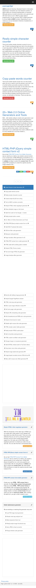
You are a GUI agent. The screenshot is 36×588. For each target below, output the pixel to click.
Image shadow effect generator (13, 255)
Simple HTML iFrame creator (13, 248)
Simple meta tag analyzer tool (14, 516)
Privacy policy (4, 581)
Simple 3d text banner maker (13, 320)
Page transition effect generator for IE (15, 237)
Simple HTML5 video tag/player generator (16, 205)
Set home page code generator (13, 309)
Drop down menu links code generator (15, 348)
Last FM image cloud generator (14, 513)
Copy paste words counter (17, 78)
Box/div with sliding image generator (15, 295)
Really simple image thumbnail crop (16, 523)
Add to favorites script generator (13, 334)
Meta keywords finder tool (13, 520)
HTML (21, 171)
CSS (25, 171)
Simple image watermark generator (14, 352)
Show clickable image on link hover (14, 209)
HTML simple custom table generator (15, 327)
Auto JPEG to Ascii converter (14, 527)
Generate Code (8, 25)
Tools (32, 28)
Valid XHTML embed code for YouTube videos (17, 344)
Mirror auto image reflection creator (14, 305)
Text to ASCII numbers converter (15, 4)
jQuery (31, 171)
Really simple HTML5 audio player (14, 330)
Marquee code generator (12, 234)
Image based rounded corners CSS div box (17, 355)
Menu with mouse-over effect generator (16, 359)
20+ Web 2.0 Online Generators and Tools (15, 113)
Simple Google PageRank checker (14, 298)
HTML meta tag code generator (13, 302)
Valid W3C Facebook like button (13, 227)
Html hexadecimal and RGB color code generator (18, 316)
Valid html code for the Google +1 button (16, 213)
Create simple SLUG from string (13, 198)
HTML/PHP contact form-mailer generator (16, 241)
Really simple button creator (12, 216)
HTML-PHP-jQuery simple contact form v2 (17, 150)
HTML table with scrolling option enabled (16, 244)
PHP (18, 171)
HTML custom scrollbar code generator (15, 337)
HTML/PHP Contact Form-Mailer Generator (19, 154)
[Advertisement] (18, 275)
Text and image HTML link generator (15, 252)
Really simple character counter (16, 40)
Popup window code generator (14, 530)
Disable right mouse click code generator (16, 323)
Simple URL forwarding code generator (15, 313)
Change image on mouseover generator (16, 341)
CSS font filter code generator (13, 230)
